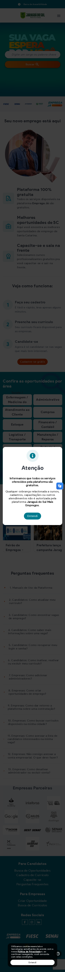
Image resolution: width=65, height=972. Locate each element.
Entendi (32, 962)
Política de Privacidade (29, 951)
